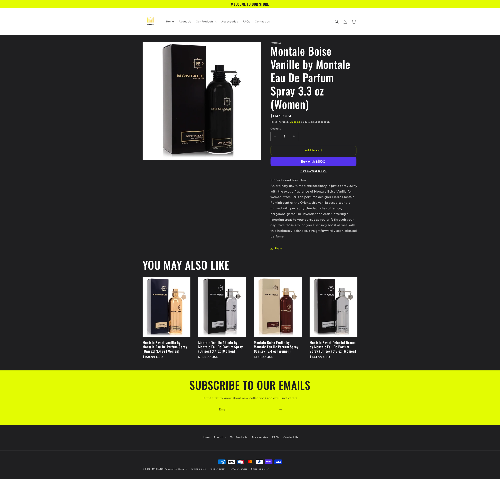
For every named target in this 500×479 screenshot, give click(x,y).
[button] (206, 22)
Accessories (260, 437)
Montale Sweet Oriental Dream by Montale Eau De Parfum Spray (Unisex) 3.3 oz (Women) (333, 346)
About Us (219, 437)
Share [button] (278, 248)
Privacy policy (218, 469)
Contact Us (290, 437)
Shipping (295, 121)
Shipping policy (260, 469)
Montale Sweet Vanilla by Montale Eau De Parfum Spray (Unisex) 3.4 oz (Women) (165, 346)
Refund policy (198, 469)
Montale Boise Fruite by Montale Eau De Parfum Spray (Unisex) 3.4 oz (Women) (276, 346)
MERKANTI (158, 469)
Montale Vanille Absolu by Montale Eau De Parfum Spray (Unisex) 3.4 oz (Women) (220, 346)
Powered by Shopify (176, 469)
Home (206, 437)
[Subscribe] (280, 409)
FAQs (275, 437)
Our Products (239, 437)
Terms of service (238, 469)
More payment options (313, 170)
